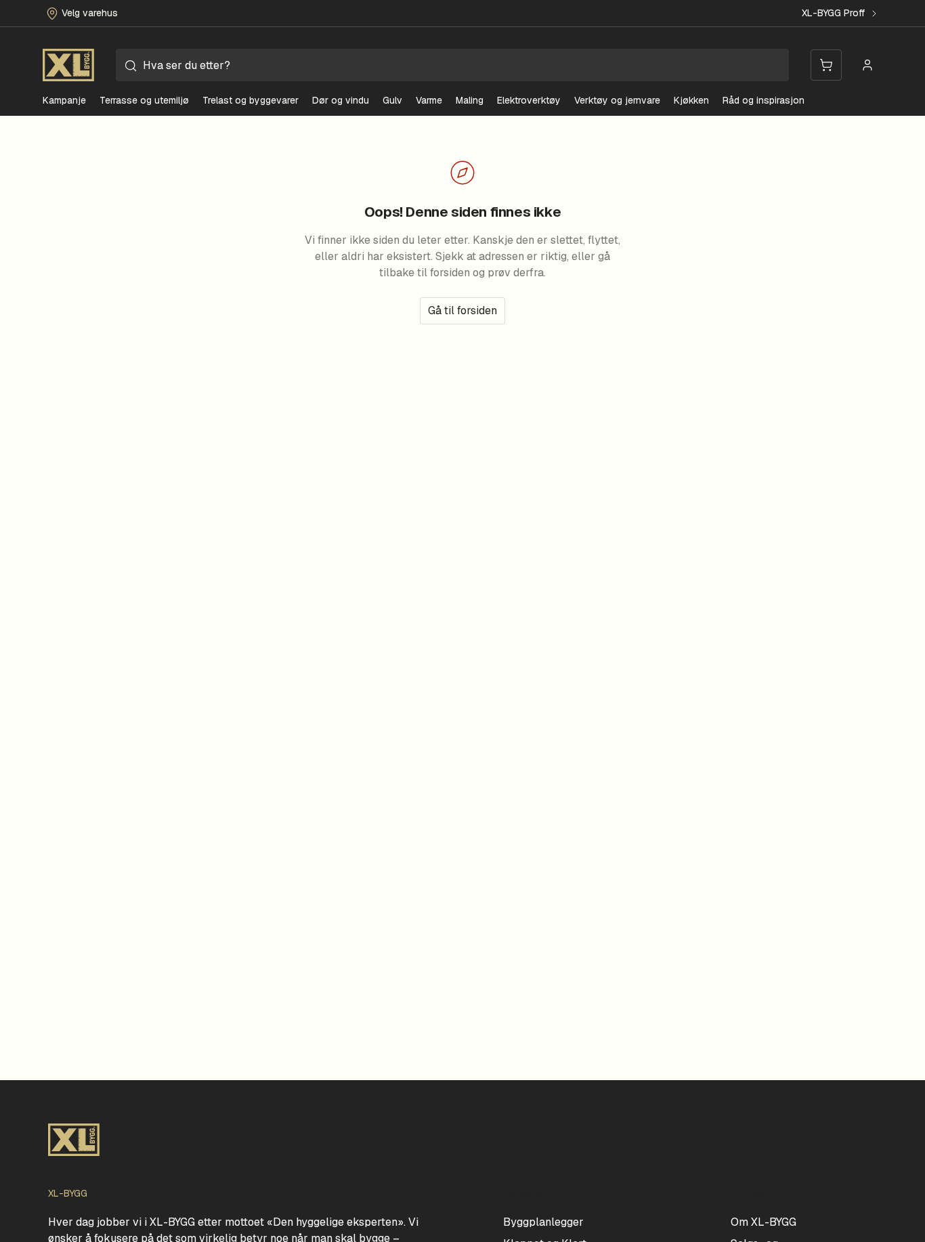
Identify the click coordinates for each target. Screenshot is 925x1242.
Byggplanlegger (543, 1222)
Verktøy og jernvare (617, 100)
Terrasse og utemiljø (144, 100)
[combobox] (452, 65)
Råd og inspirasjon (763, 100)
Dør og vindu (340, 100)
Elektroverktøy (529, 100)
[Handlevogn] (826, 65)
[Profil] (867, 65)
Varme (429, 100)
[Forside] (68, 65)
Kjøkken (691, 100)
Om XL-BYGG (763, 1222)
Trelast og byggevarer (250, 100)
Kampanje (64, 100)
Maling (469, 100)
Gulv (392, 100)
